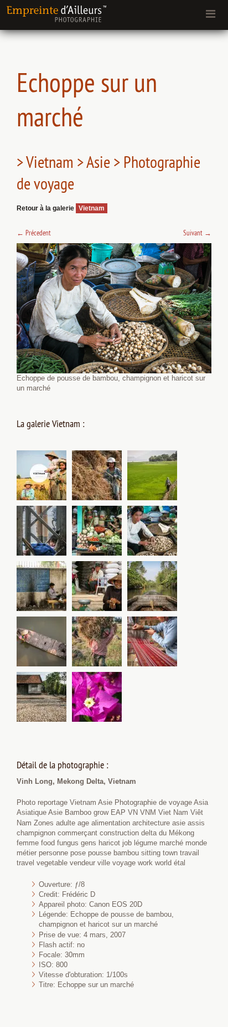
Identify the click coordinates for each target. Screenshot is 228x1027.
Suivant (197, 232)
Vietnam (92, 208)
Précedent (34, 232)
